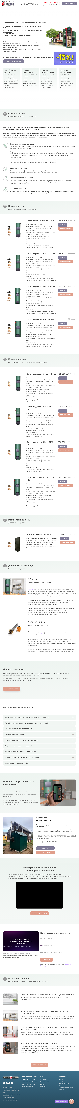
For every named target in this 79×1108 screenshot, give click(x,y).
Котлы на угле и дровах (28, 1079)
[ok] (7, 1083)
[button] (13, 61)
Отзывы (42, 1084)
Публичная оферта (64, 1083)
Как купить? (24, 4)
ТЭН (42, 634)
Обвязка (30, 589)
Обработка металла (27, 1086)
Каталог (31, 3)
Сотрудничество (45, 1081)
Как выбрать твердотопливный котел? (39, 1043)
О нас (23, 3)
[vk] (4, 1083)
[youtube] (9, 1083)
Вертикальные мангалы (28, 1084)
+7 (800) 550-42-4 (51, 2)
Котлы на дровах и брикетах (29, 1081)
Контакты (34, 4)
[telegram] (12, 1083)
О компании (43, 1079)
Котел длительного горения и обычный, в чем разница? (48, 995)
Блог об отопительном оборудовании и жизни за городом (66, 1087)
